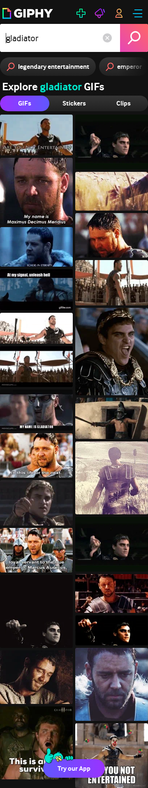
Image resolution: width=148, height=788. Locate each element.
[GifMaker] (81, 13)
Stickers (74, 103)
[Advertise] (100, 13)
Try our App (74, 768)
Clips (123, 103)
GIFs (24, 103)
